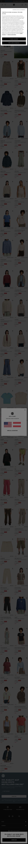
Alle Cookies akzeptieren (14, 42)
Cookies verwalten (14, 39)
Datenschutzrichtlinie (12, 34)
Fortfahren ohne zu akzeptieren (19, 9)
